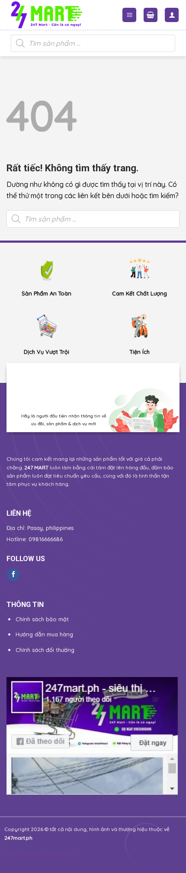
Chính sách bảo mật (42, 619)
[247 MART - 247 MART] (59, 15)
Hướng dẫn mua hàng (44, 634)
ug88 (24, 854)
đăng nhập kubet (53, 854)
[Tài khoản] (172, 15)
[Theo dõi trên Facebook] (13, 574)
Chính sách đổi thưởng (45, 649)
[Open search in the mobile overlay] (93, 43)
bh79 (10, 854)
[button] (129, 15)
